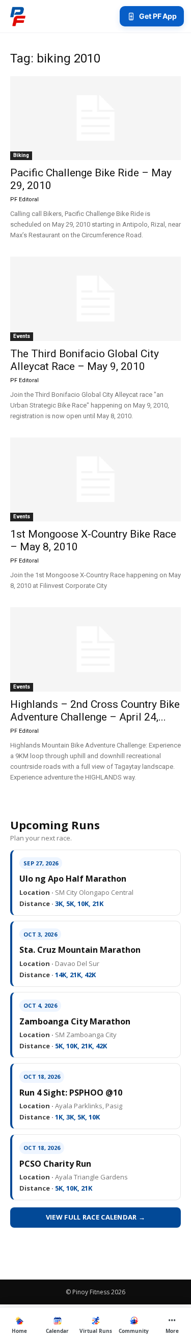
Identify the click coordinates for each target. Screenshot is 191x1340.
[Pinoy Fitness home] (18, 16)
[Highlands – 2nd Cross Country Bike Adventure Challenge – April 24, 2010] (95, 649)
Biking (21, 155)
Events (21, 336)
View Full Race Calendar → (96, 1217)
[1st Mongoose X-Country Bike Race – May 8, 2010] (95, 479)
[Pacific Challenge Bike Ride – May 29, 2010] (95, 118)
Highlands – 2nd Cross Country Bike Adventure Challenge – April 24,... (95, 710)
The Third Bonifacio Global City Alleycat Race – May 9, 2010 (84, 360)
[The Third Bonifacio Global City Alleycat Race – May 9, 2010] (95, 298)
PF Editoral (24, 199)
